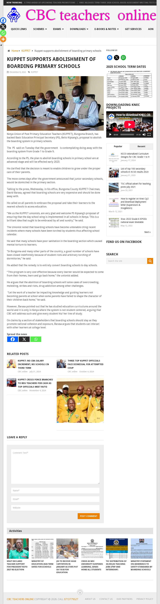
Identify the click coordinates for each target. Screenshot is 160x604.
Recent (141, 146)
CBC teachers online (20, 599)
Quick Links (19, 29)
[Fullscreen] (149, 134)
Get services (133, 29)
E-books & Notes (105, 29)
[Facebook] (12, 339)
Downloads (78, 29)
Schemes (38, 29)
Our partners (124, 599)
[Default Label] (123, 57)
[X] (24, 339)
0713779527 (70, 599)
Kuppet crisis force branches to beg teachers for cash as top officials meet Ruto (35, 383)
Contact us (106, 599)
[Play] (110, 134)
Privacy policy (144, 599)
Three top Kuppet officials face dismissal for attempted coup (85, 364)
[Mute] (144, 134)
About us (90, 599)
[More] (3, 39)
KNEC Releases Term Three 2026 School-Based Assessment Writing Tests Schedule (112, 3)
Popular (118, 146)
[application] (129, 124)
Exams (57, 29)
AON (150, 29)
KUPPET (34, 72)
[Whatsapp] (35, 339)
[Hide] (1, 45)
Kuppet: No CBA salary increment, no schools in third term (33, 364)
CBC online (23, 371)
